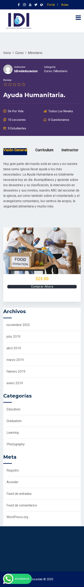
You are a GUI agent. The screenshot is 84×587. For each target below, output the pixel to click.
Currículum (44, 150)
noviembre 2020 (18, 325)
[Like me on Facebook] (18, 4)
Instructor (19, 66)
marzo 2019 (15, 360)
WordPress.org (17, 517)
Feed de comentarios (22, 505)
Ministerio (60, 71)
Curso (48, 71)
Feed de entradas (19, 494)
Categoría (49, 66)
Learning (13, 433)
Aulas (65, 4)
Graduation (14, 421)
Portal (50, 4)
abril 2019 (14, 348)
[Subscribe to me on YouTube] (30, 4)
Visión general (15, 150)
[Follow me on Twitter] (35, 4)
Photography (16, 444)
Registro (13, 470)
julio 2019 (13, 336)
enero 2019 (15, 383)
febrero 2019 (16, 371)
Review (7, 80)
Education (13, 409)
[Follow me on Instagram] (24, 4)
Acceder (12, 482)
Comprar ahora (42, 286)
